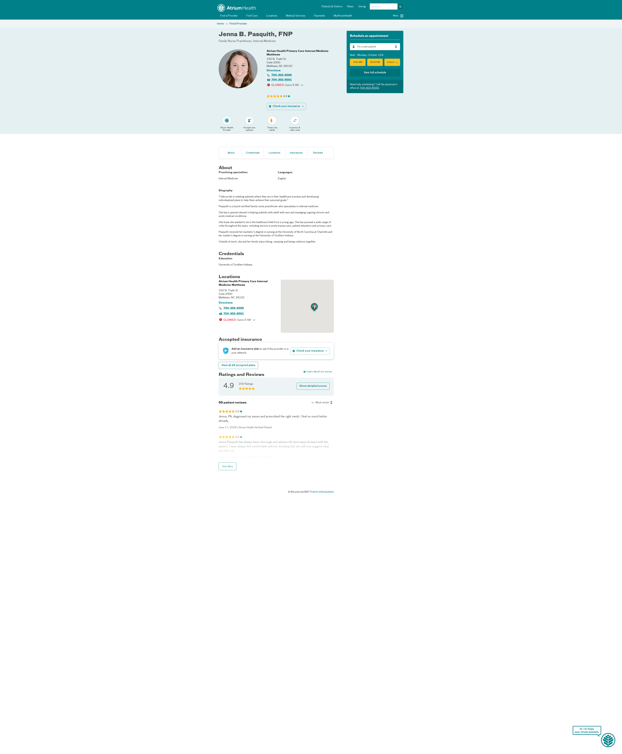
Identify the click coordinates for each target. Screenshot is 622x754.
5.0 (237, 411)
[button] (400, 6)
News (350, 6)
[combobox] (383, 6)
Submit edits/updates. (322, 492)
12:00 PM (375, 62)
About (231, 153)
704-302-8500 (281, 75)
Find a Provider (228, 16)
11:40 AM (357, 62)
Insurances (296, 153)
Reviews (318, 153)
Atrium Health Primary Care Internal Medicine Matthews (297, 53)
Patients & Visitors (332, 6)
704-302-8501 (281, 80)
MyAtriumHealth (342, 16)
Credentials (253, 153)
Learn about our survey (319, 371)
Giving (362, 6)
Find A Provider (238, 24)
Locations (271, 16)
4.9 (285, 96)
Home (220, 24)
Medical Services (295, 16)
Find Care (252, 16)
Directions (274, 70)
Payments (319, 16)
